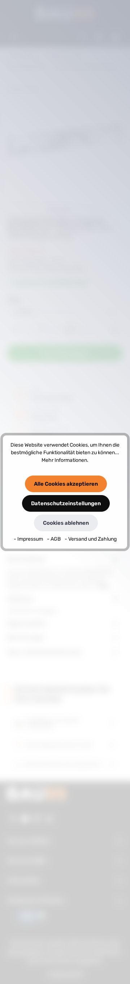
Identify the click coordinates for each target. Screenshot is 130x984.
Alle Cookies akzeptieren (66, 484)
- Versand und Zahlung (91, 539)
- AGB (54, 539)
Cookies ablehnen (66, 523)
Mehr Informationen (64, 460)
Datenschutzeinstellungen (66, 503)
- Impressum (29, 539)
